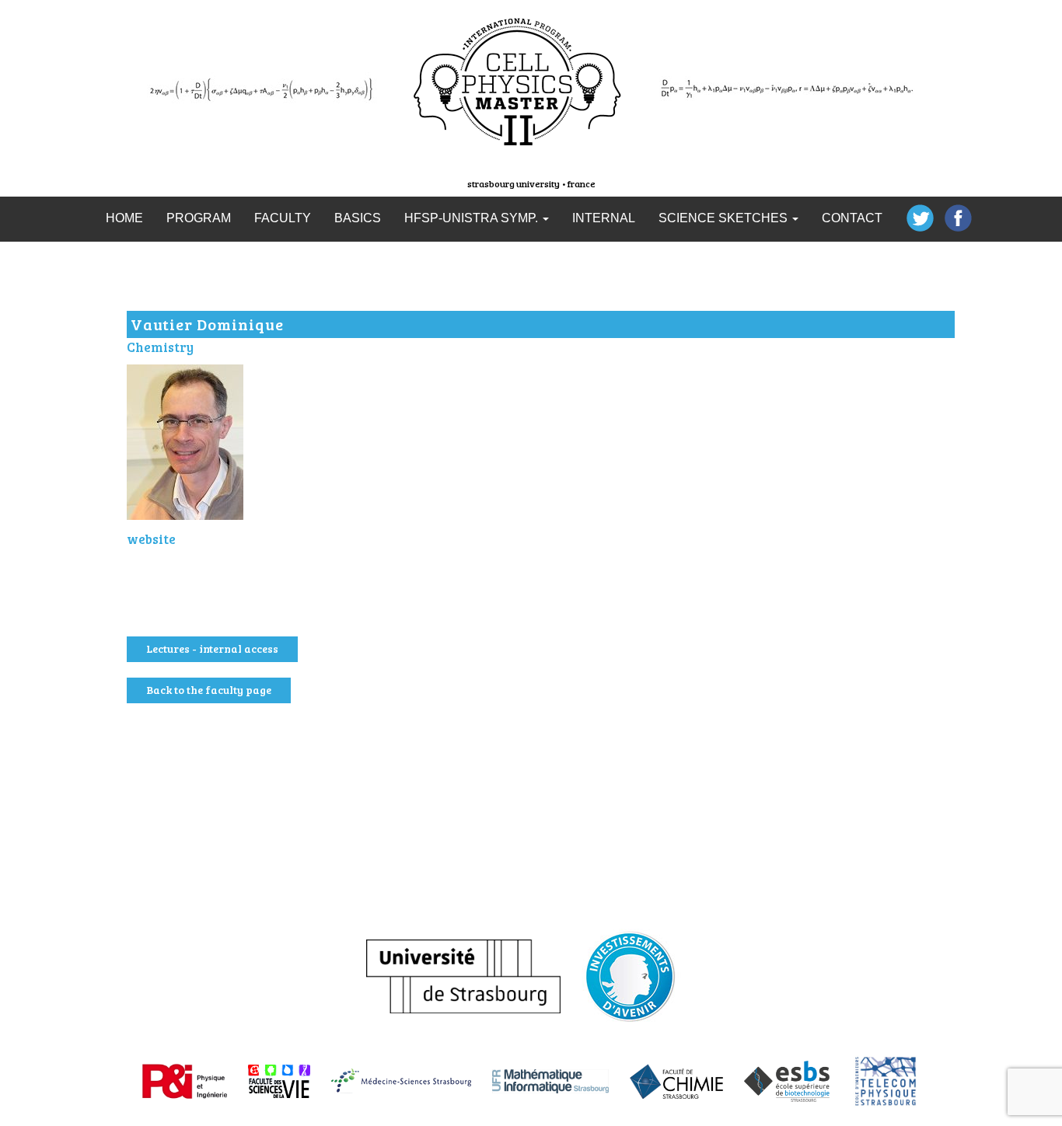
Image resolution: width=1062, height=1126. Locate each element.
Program (198, 218)
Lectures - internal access (212, 648)
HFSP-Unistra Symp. (472, 218)
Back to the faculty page (208, 689)
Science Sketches (725, 218)
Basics (357, 218)
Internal (603, 218)
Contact (852, 218)
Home (124, 218)
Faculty (282, 218)
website (151, 539)
